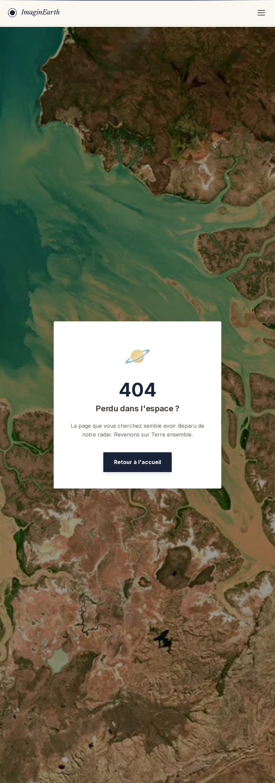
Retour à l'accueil (137, 462)
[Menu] (261, 13)
